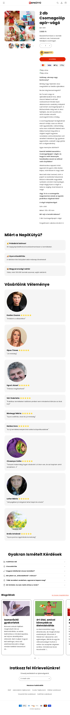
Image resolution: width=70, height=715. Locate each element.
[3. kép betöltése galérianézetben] (22, 45)
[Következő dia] (33, 46)
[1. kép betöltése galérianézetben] (11, 45)
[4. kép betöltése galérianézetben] (28, 45)
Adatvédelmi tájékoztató (21, 690)
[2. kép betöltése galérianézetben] (16, 45)
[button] (4, 3)
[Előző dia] (6, 46)
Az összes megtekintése (60, 595)
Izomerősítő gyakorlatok (11, 621)
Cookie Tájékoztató (39, 690)
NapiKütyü (37, 709)
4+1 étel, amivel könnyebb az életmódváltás (45, 622)
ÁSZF (9, 690)
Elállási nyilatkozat (54, 690)
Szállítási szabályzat (44, 694)
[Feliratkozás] (49, 679)
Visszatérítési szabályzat (27, 694)
